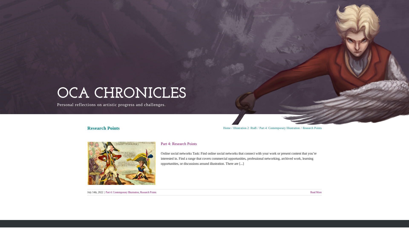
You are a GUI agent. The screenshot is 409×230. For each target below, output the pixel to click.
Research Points (148, 192)
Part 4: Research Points (179, 144)
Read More (316, 192)
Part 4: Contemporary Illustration (122, 192)
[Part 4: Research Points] (121, 163)
